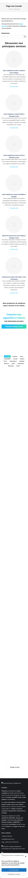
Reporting (11, 365)
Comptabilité (7, 358)
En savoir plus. (14, 249)
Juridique (21, 361)
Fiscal (5, 361)
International (13, 361)
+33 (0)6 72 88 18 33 (7, 836)
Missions (6, 363)
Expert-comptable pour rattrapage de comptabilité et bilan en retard (12, 454)
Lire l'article (5, 421)
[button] (25, 856)
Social (18, 365)
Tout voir (7, 356)
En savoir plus (14, 86)
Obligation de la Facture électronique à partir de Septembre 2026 (10, 400)
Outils (13, 363)
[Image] (14, 59)
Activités (15, 356)
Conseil (15, 358)
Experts (22, 358)
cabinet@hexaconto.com (8, 839)
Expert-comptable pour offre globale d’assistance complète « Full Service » (13, 598)
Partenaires (21, 363)
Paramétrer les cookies (14, 874)
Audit (21, 356)
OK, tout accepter (14, 870)
